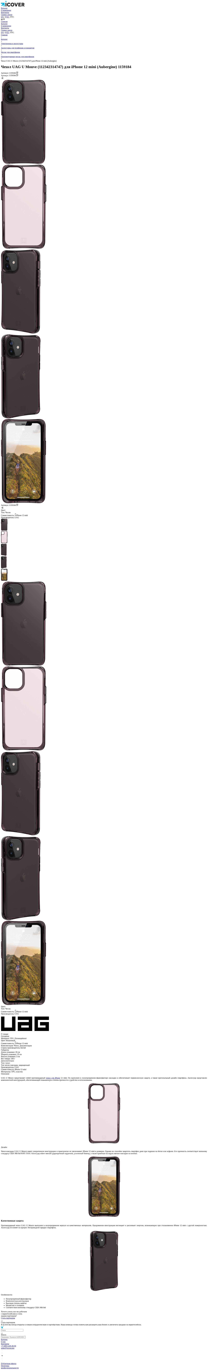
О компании (6, 10)
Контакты (5, 12)
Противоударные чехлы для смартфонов (17, 57)
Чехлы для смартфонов (10, 52)
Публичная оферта (8, 1364)
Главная (4, 21)
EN (2, 17)
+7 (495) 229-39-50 (8, 1346)
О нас (3, 1342)
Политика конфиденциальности (10, 1367)
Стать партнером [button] (8, 1318)
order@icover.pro (7, 1348)
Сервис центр (6, 15)
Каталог (4, 8)
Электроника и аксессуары (12, 44)
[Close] (2, 1333)
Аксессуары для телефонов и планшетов (17, 48)
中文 (7, 17)
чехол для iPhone (53, 1078)
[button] (12, 1330)
